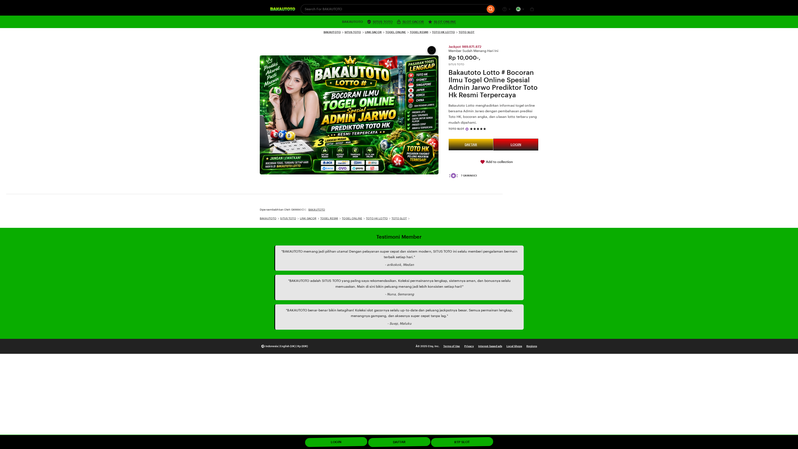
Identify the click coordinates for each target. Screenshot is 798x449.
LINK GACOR (373, 32)
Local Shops (514, 346)
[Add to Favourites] (431, 50)
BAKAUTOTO (332, 32)
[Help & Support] (506, 9)
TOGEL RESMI (419, 32)
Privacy (469, 346)
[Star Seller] (467, 129)
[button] (284, 346)
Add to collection (499, 162)
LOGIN (516, 145)
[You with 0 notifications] (520, 9)
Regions (531, 346)
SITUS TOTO (353, 32)
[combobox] (393, 9)
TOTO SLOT (466, 32)
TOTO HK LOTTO (443, 32)
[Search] (491, 9)
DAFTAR (471, 145)
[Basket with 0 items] (532, 9)
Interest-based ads (490, 346)
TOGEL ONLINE (395, 32)
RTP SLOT (462, 442)
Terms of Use (451, 346)
